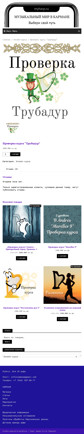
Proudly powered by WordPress (15, 431)
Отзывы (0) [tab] (12, 169)
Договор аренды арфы (14, 422)
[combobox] (42, 355)
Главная (6, 40)
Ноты (5, 399)
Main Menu (11, 31)
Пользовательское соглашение (19, 416)
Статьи (6, 395)
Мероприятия (9, 402)
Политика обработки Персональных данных (25, 419)
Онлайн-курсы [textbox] (40, 356)
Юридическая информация (16, 412)
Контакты (7, 405)
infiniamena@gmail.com (23, 377)
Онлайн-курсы (20, 40)
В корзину (15, 154)
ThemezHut (52, 431)
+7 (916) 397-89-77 (24, 380)
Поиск (7, 342)
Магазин (7, 392)
